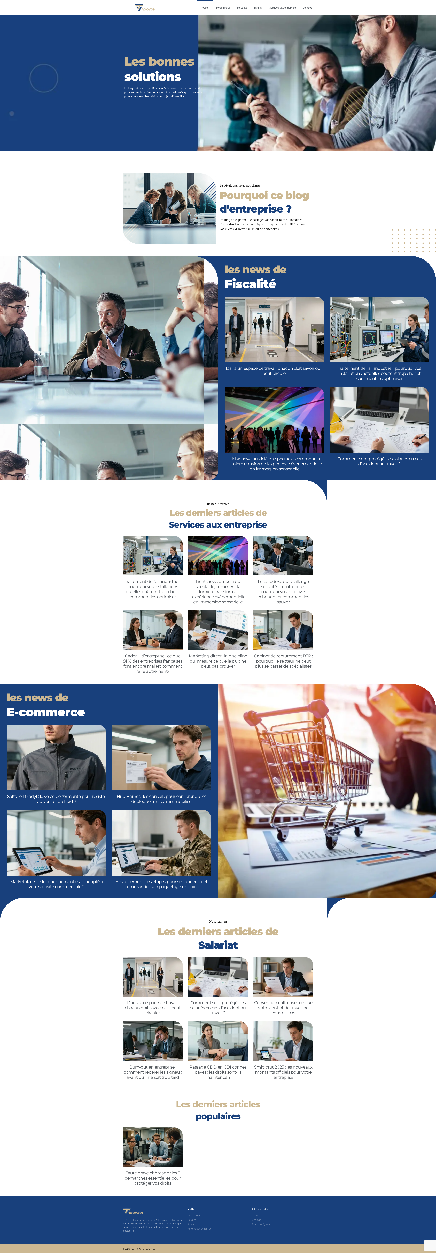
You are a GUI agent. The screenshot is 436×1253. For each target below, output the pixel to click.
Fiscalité (242, 7)
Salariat (258, 7)
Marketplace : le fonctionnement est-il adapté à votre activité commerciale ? (56, 884)
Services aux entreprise (282, 7)
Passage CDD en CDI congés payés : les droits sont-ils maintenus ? (218, 1072)
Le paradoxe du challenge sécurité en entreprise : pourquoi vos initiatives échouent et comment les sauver (283, 591)
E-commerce (223, 7)
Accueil (205, 7)
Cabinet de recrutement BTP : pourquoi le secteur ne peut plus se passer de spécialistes (283, 661)
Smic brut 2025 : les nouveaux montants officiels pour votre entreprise (283, 1072)
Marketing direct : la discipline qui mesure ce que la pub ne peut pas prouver (218, 661)
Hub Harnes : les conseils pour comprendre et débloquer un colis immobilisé (161, 799)
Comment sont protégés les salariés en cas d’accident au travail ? (379, 461)
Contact (307, 7)
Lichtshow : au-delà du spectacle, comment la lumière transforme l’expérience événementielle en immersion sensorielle (275, 463)
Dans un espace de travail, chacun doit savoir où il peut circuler (274, 371)
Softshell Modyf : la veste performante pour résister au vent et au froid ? (56, 799)
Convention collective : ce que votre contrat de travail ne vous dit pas (283, 1007)
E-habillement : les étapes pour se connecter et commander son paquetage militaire (161, 884)
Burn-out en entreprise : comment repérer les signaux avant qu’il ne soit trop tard (153, 1072)
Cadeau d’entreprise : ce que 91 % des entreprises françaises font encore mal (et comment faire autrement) (152, 663)
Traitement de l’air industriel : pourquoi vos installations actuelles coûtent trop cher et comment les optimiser (379, 373)
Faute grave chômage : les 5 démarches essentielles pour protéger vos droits (153, 1178)
